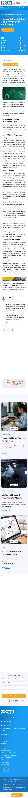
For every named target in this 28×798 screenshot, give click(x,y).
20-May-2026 (14, 587)
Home (2, 14)
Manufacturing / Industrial (8, 650)
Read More (16, 319)
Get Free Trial (7, 30)
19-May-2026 (14, 700)
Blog (4, 706)
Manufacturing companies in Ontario (12, 102)
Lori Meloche (9, 298)
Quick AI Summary (11, 64)
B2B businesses (14, 223)
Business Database (7, 593)
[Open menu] (24, 3)
